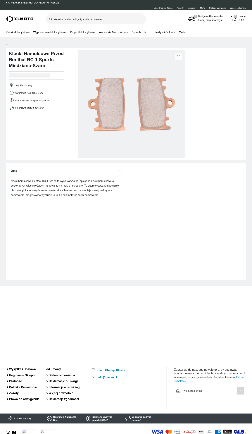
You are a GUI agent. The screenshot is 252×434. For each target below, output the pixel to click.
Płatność (15, 381)
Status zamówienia (61, 375)
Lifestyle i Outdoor (164, 32)
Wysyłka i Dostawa (22, 369)
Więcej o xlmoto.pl (238, 7)
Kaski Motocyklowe (18, 32)
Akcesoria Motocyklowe (113, 32)
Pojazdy (180, 7)
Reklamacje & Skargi (63, 381)
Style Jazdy (139, 32)
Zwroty (13, 393)
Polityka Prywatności (23, 387)
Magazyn (192, 7)
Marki (202, 7)
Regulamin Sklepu (21, 375)
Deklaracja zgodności (63, 399)
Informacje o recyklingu (65, 387)
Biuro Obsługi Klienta (163, 7)
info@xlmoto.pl (107, 377)
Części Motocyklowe (82, 32)
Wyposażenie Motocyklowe (49, 32)
